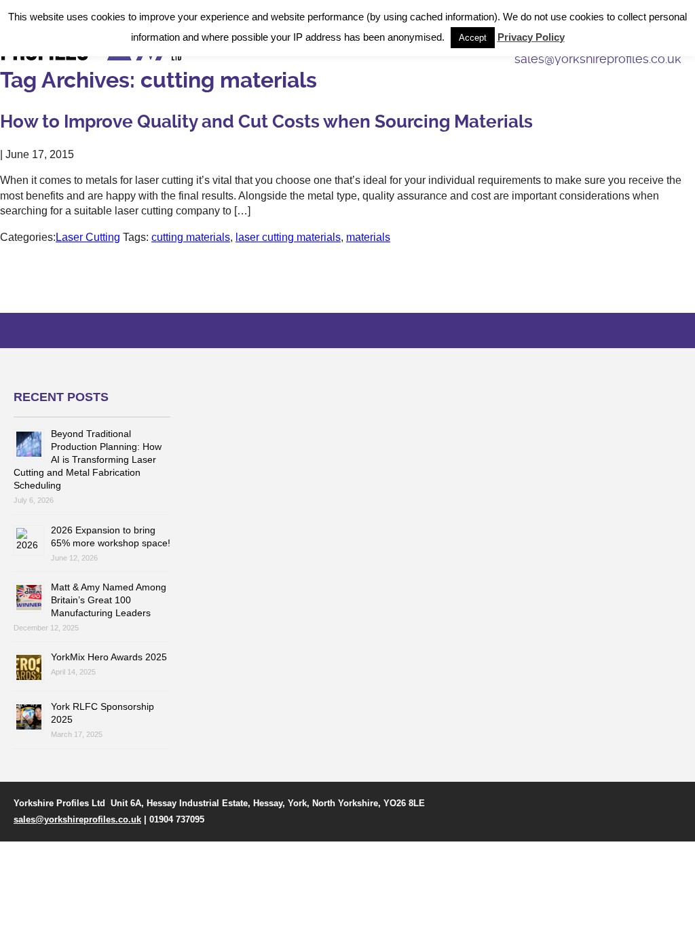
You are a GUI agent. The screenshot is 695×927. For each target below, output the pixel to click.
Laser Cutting (88, 237)
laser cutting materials (288, 237)
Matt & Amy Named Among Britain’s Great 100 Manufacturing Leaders (108, 600)
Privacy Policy (531, 37)
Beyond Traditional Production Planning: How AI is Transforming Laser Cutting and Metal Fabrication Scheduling (88, 459)
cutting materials (190, 237)
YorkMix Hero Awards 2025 (109, 656)
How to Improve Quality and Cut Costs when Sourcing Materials (266, 121)
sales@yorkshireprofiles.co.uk (77, 819)
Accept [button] (473, 38)
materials (368, 237)
